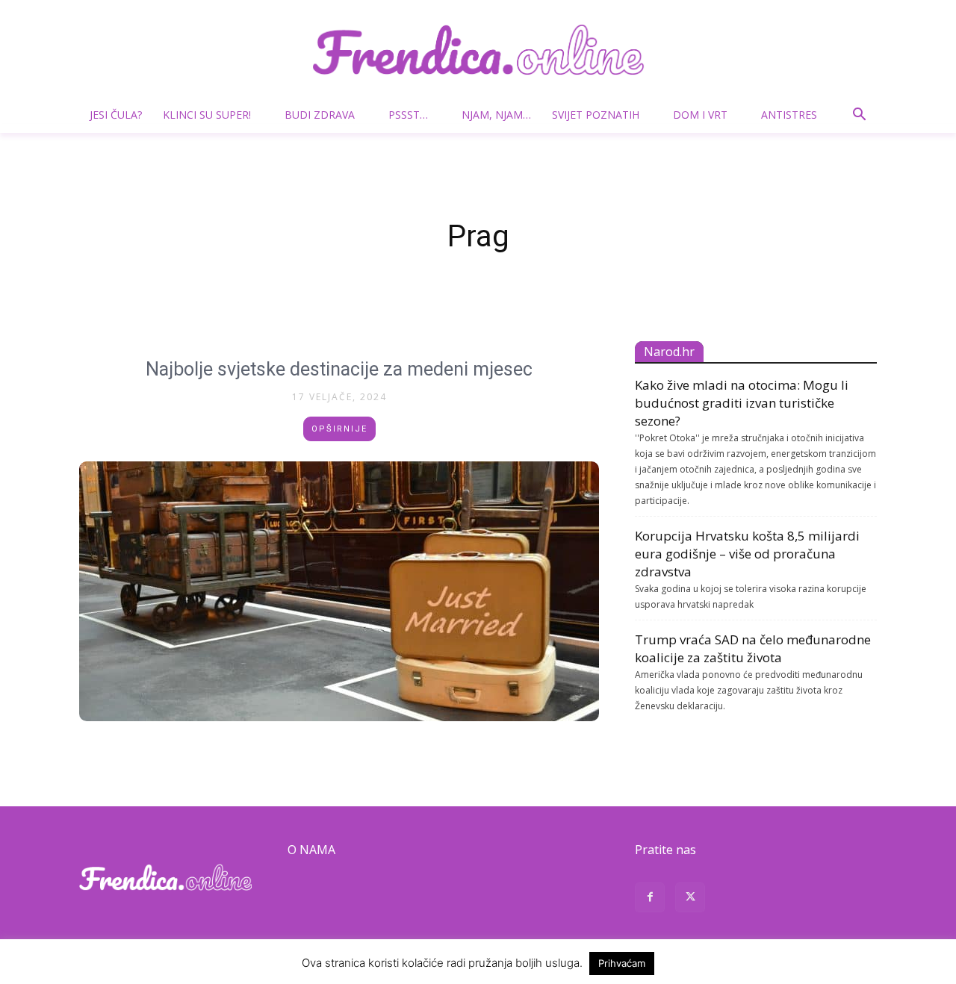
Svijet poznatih (595, 115)
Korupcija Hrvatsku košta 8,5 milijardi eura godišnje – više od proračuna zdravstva (747, 553)
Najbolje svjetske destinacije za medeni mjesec (339, 369)
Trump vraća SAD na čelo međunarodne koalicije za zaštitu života (753, 648)
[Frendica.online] (478, 49)
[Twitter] (690, 899)
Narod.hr (669, 351)
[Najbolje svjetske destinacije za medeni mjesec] (339, 591)
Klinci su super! (207, 115)
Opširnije (339, 429)
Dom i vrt (700, 115)
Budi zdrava (320, 115)
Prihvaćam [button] (621, 963)
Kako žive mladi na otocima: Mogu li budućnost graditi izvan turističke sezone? (741, 402)
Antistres (789, 115)
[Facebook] (650, 899)
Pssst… (408, 115)
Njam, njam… (496, 115)
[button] (859, 116)
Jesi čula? (116, 115)
